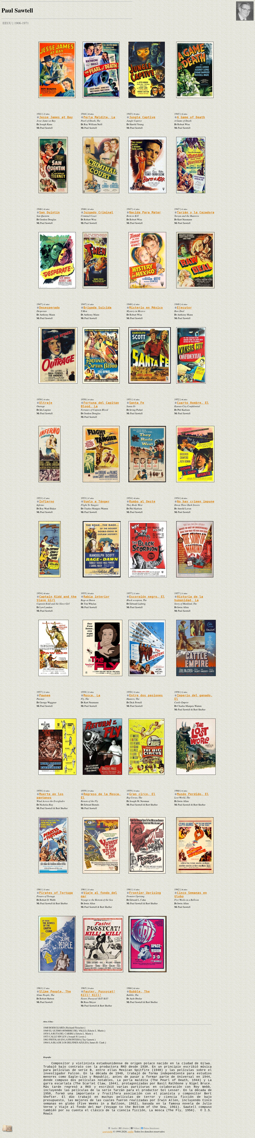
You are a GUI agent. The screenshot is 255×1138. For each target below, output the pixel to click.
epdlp (131, 1131)
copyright (108, 1131)
